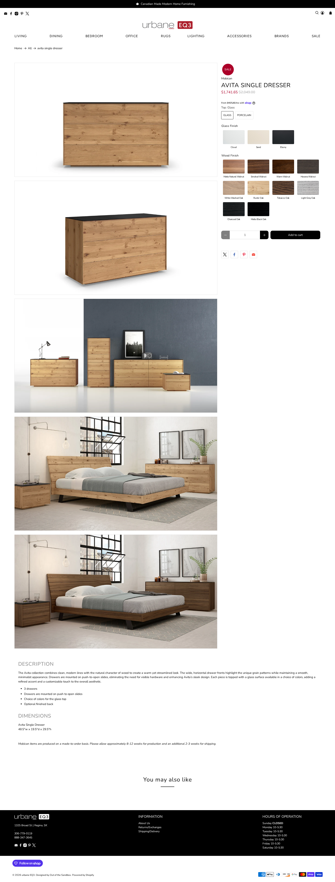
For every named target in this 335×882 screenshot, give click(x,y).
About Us (144, 823)
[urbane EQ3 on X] (28, 14)
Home (18, 48)
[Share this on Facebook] (234, 254)
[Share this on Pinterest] (244, 254)
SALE (316, 36)
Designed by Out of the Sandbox (53, 875)
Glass (227, 115)
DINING (56, 36)
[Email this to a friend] (253, 254)
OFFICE (132, 36)
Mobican (226, 78)
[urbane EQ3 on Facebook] (12, 14)
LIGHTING (196, 36)
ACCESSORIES (239, 36)
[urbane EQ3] (167, 25)
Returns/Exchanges (149, 827)
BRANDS (282, 36)
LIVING (21, 36)
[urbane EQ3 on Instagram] (17, 14)
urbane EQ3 (28, 875)
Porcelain (244, 115)
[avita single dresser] (116, 120)
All (30, 48)
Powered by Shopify (83, 875)
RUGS (166, 36)
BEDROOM (94, 36)
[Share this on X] (225, 254)
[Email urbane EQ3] (6, 14)
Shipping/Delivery (149, 831)
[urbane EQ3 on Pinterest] (23, 14)
